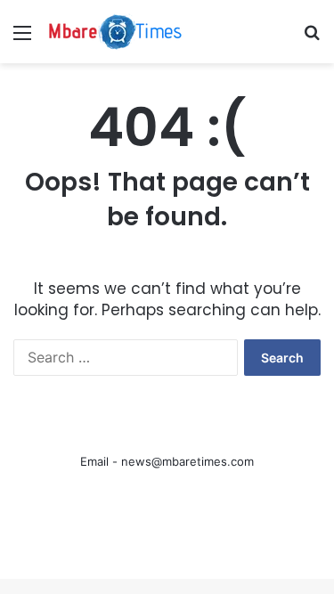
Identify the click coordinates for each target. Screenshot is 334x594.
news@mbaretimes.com (187, 461)
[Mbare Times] (116, 31)
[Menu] (22, 39)
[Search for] (312, 39)
